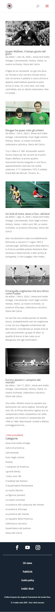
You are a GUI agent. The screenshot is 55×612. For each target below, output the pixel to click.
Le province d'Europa (27, 227)
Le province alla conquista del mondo (25, 504)
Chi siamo (27, 563)
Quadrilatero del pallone (18, 528)
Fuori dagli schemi (38, 137)
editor (12, 56)
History (32, 60)
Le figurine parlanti (15, 495)
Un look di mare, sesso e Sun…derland (28, 214)
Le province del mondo (17, 514)
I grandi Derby (13, 471)
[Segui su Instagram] (37, 547)
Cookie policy (27, 580)
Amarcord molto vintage (18, 443)
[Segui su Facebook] (17, 547)
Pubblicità (27, 571)
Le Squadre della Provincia (19, 518)
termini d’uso (45, 597)
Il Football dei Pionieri (17, 481)
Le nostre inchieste (30, 140)
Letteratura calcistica (16, 144)
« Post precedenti (14, 435)
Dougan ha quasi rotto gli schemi (25, 130)
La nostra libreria (14, 490)
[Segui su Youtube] (27, 547)
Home (40, 60)
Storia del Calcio (31, 64)
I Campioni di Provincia (17, 466)
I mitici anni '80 (29, 224)
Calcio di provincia (15, 447)
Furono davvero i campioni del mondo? (23, 381)
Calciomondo (21, 60)
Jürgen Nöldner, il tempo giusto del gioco (26, 53)
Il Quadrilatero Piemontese (19, 485)
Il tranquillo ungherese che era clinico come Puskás (27, 292)
